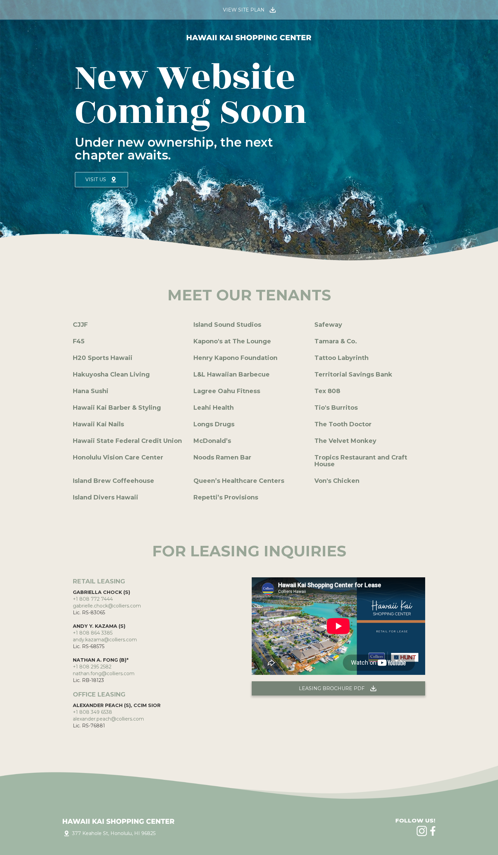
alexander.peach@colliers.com (108, 719)
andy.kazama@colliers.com (105, 640)
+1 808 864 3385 (92, 633)
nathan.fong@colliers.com (103, 673)
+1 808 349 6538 (92, 712)
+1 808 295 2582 (92, 667)
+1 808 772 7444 (93, 599)
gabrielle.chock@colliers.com (107, 606)
